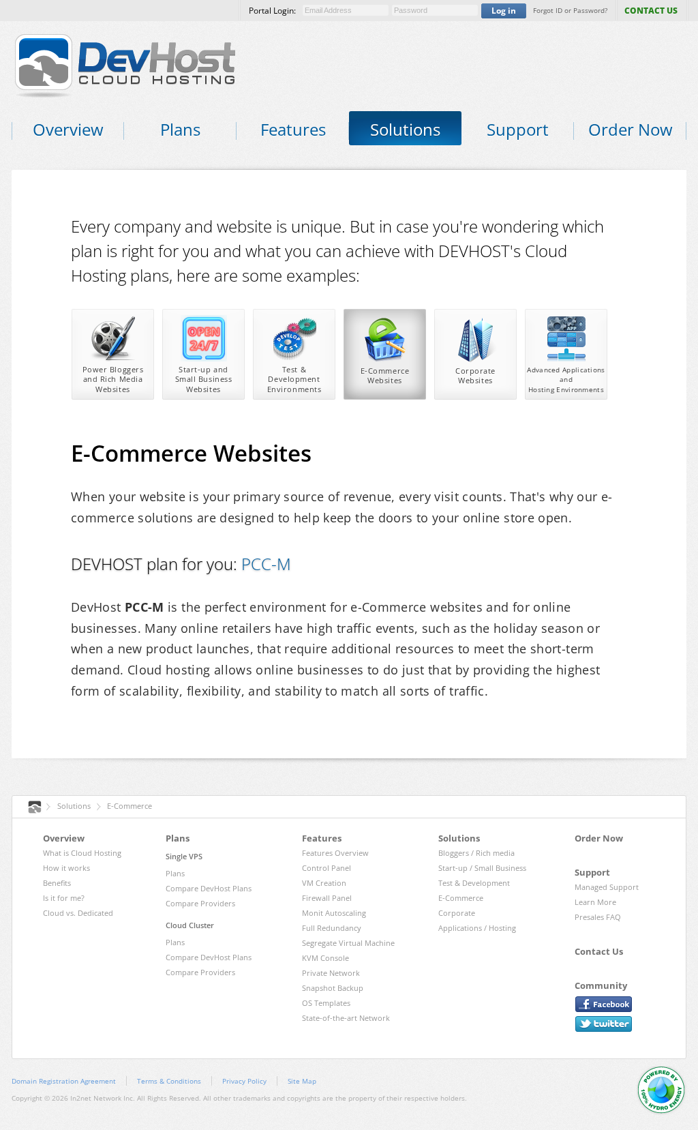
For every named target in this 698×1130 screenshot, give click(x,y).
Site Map (302, 1081)
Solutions (74, 806)
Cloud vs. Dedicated (78, 913)
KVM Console (325, 958)
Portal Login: (272, 10)
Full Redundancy (331, 928)
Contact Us (599, 951)
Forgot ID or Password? (570, 10)
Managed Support (607, 887)
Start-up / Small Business (482, 868)
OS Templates (326, 1003)
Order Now (599, 838)
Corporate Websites (475, 375)
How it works (66, 868)
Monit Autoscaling (334, 913)
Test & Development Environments (294, 379)
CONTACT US (651, 10)
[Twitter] (604, 1023)
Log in (503, 10)
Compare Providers (200, 903)
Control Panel (326, 868)
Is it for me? (64, 898)
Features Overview (335, 853)
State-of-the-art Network (346, 1018)
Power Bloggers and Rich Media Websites (113, 379)
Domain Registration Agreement (64, 1081)
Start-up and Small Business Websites (203, 379)
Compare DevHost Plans (209, 888)
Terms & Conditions (169, 1081)
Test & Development (474, 883)
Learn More (595, 902)
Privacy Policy (244, 1081)
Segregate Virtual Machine (348, 943)
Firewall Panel (327, 898)
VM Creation (324, 883)
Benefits (57, 883)
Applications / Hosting (477, 928)
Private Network (331, 973)
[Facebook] (604, 1004)
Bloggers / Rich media (476, 853)
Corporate (456, 913)
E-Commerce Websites (385, 375)
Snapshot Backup (332, 988)
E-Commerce (129, 806)
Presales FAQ (598, 917)
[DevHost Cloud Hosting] (146, 64)
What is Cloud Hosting (82, 853)
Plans (175, 873)
